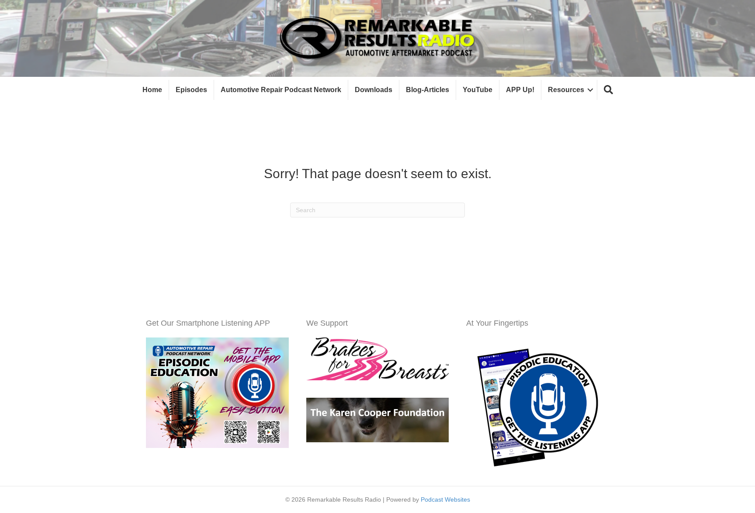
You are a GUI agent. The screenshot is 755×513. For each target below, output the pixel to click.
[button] (608, 90)
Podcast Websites (445, 499)
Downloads (373, 89)
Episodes (191, 89)
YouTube (477, 89)
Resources (566, 89)
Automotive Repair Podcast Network (281, 89)
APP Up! (520, 89)
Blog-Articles (427, 89)
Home (152, 89)
